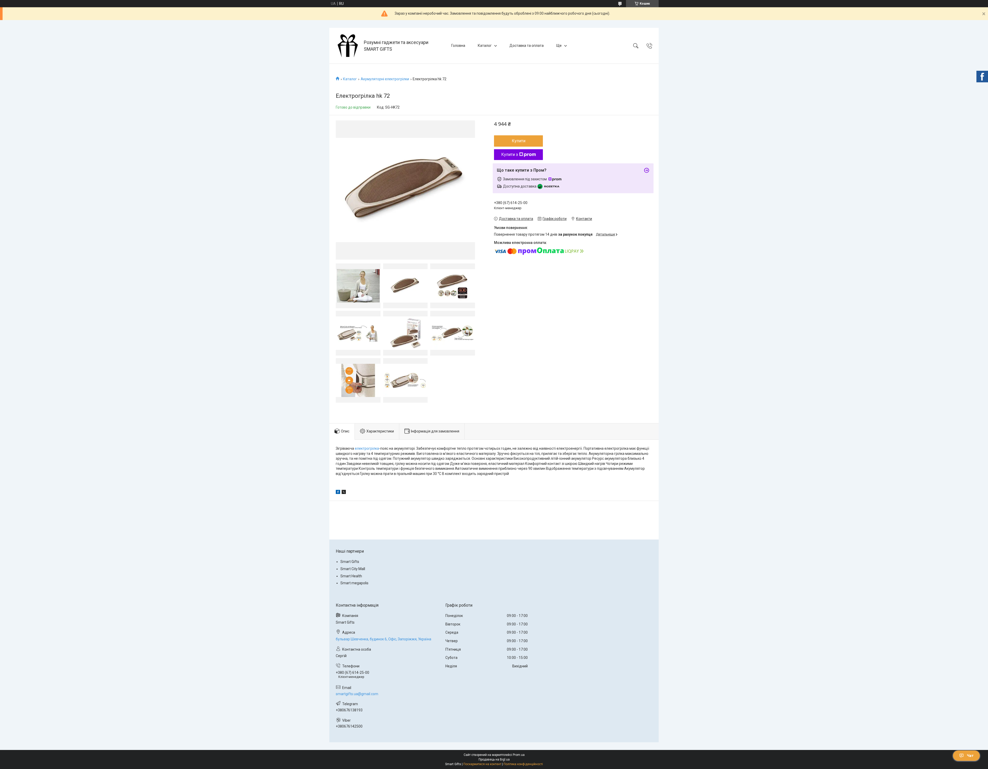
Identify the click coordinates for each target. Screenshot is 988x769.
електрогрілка (367, 448)
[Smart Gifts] (347, 45)
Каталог (485, 45)
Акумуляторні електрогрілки (385, 79)
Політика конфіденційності (523, 764)
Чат (970, 756)
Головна (458, 45)
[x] (344, 493)
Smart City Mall (352, 569)
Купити (518, 140)
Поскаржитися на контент (482, 764)
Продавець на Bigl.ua (494, 759)
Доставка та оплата (526, 45)
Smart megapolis (354, 583)
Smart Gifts (349, 562)
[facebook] (338, 493)
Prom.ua (519, 755)
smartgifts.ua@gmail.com (357, 694)
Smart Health (351, 576)
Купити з (509, 154)
